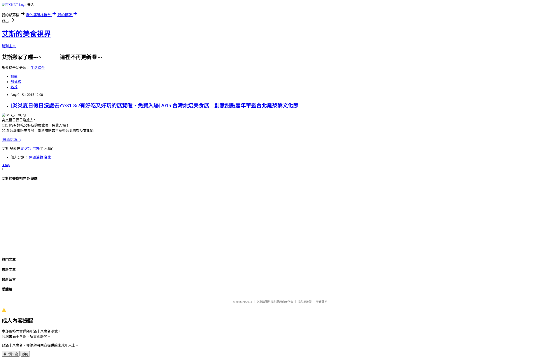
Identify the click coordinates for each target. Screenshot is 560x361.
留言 (35, 148)
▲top (6, 165)
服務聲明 (321, 301)
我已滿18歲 (11, 354)
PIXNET (247, 301)
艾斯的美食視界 (26, 34)
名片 (14, 87)
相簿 (14, 76)
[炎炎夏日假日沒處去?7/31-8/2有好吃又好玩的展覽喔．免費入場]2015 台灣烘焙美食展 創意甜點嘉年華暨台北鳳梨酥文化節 (154, 105)
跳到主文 (9, 46)
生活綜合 (38, 68)
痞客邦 (26, 148)
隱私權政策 (305, 301)
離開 (25, 354)
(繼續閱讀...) (11, 140)
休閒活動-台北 (40, 157)
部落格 (15, 82)
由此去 (51, 57)
